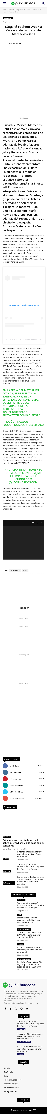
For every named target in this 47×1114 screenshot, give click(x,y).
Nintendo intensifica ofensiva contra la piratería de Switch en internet (30, 854)
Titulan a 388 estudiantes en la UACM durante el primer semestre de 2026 (30, 934)
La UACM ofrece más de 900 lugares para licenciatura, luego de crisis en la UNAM (30, 964)
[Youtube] (27, 1008)
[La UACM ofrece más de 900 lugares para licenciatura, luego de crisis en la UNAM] (9, 963)
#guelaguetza (13, 409)
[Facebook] (13, 50)
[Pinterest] (25, 50)
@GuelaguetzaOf (15, 412)
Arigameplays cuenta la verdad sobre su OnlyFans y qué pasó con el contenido (23, 843)
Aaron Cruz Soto (9, 849)
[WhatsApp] (31, 50)
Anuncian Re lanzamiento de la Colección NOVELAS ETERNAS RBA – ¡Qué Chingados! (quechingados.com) (23, 476)
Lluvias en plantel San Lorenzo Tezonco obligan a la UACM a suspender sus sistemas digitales (30, 880)
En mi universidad (7, 883)
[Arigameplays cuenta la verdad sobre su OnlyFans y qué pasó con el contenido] (23, 822)
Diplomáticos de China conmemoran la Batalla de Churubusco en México (28, 920)
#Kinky (17, 396)
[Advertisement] (23, 733)
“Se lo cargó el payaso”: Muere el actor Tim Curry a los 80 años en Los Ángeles (30, 866)
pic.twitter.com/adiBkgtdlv (23, 415)
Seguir (41, 772)
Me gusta (40, 766)
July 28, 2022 (36, 424)
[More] (43, 50)
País (19, 915)
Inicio (4, 10)
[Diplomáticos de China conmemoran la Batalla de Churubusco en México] (9, 919)
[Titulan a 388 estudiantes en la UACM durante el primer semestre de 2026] (9, 933)
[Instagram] (21, 1008)
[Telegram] (37, 50)
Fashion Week (15, 570)
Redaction (17, 43)
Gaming (6, 859)
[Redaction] (6, 43)
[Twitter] (19, 50)
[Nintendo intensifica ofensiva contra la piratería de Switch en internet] (9, 856)
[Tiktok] (10, 1008)
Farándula (11, 10)
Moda (25, 570)
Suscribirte (39, 798)
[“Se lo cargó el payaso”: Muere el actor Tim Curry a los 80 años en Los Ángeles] (9, 868)
